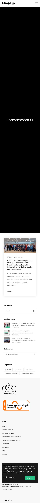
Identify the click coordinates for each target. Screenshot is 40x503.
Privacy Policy (9, 477)
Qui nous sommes (7, 430)
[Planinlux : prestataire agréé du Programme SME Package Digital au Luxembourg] (7, 333)
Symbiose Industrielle (11, 373)
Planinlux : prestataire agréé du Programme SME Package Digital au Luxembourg (22, 332)
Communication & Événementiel (11, 437)
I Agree (29, 478)
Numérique (29, 369)
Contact (4, 454)
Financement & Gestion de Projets (12, 440)
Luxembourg (18, 369)
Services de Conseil (8, 433)
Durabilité (8, 369)
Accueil (4, 426)
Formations (5, 444)
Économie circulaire (27, 373)
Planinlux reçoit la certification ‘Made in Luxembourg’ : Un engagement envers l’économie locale (23, 324)
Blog (3, 451)
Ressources (5, 447)
